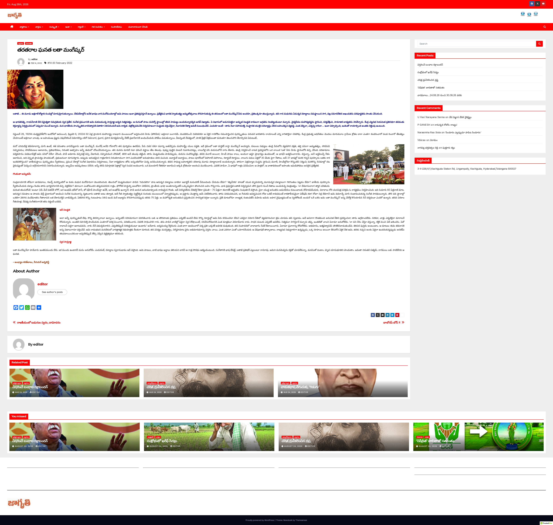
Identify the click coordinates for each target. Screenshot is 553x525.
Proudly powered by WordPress (260, 520)
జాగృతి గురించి (14, 464)
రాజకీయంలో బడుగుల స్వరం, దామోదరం (38, 322)
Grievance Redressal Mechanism (432, 464)
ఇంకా (67, 27)
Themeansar (301, 520)
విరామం (434, 140)
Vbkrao (421, 140)
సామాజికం (29, 43)
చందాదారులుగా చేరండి (138, 27)
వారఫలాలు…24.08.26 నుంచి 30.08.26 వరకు (439, 95)
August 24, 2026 (24, 446)
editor (34, 59)
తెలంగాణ (419, 437)
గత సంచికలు (97, 27)
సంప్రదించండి (13, 471)
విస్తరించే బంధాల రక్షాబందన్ (30, 387)
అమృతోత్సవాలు (152, 383)
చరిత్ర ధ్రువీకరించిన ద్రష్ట (161, 387)
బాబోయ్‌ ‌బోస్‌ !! (391, 322)
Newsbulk (287, 520)
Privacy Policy (422, 479)
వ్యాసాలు (24, 27)
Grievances (420, 471)
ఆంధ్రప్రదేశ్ (151, 437)
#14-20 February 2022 (60, 62)
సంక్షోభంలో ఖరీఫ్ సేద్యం (428, 72)
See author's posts (52, 292)
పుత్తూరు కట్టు (449, 147)
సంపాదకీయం (116, 27)
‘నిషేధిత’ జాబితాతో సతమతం (431, 87)
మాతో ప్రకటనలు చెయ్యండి (155, 471)
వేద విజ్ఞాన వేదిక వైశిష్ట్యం (460, 117)
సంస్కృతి (53, 27)
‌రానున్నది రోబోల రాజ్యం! (446, 124)
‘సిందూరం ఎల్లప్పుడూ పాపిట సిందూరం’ (463, 132)
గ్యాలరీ (81, 27)
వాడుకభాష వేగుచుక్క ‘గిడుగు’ (300, 387)
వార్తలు (38, 27)
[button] (544, 26)
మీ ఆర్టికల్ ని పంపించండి (154, 464)
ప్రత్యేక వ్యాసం (17, 383)
